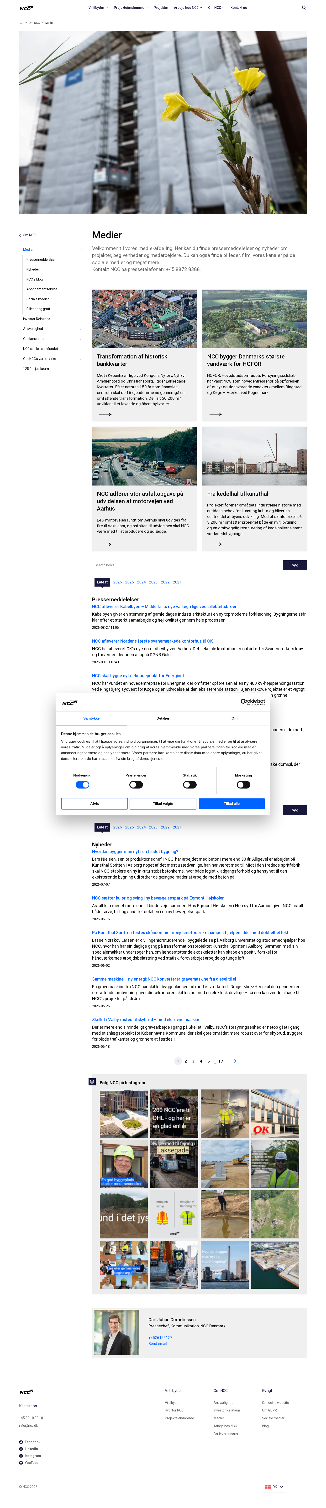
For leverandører (226, 1434)
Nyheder (32, 269)
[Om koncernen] (80, 339)
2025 (129, 582)
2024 (141, 582)
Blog (265, 1426)
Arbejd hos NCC (225, 1426)
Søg (295, 565)
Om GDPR (269, 1410)
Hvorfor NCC (174, 1410)
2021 (177, 582)
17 (220, 1061)
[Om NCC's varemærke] (80, 359)
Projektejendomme (179, 1418)
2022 (165, 582)
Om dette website (275, 1403)
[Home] (21, 23)
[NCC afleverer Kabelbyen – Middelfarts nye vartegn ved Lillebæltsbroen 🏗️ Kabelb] (124, 1113)
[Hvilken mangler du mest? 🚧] (174, 1214)
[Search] (304, 7)
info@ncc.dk (28, 1425)
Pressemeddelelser (41, 259)
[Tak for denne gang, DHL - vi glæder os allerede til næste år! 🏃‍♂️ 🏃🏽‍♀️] (174, 1113)
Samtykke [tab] (91, 718)
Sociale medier (37, 299)
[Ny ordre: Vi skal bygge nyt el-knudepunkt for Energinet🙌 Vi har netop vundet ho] (225, 1164)
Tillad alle (232, 804)
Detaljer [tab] (163, 718)
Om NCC (34, 23)
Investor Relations (36, 319)
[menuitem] (98, 7)
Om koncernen (34, 339)
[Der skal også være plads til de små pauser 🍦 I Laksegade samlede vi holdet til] (174, 1164)
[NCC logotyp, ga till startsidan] (26, 7)
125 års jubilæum (36, 369)
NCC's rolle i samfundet (40, 349)
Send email (157, 1343)
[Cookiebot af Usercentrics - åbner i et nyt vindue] (244, 702)
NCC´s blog (34, 279)
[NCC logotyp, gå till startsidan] (90, 1391)
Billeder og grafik (39, 309)
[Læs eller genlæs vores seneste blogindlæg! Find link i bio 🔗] (124, 1265)
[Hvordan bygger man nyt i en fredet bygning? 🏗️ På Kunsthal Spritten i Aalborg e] (225, 1265)
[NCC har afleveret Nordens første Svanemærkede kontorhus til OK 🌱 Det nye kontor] (275, 1113)
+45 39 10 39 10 (31, 1418)
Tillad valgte (163, 804)
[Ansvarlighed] (80, 329)
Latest (102, 582)
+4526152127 (160, 1337)
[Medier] (80, 250)
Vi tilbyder (172, 1403)
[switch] (136, 784)
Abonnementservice (41, 289)
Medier (28, 249)
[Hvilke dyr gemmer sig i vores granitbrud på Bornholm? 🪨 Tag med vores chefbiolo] (275, 1214)
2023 (153, 582)
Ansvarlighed (33, 329)
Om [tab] (234, 718)
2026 (117, 582)
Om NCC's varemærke (39, 359)
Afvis (94, 804)
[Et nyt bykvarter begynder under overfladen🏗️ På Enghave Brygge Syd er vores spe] (275, 1265)
